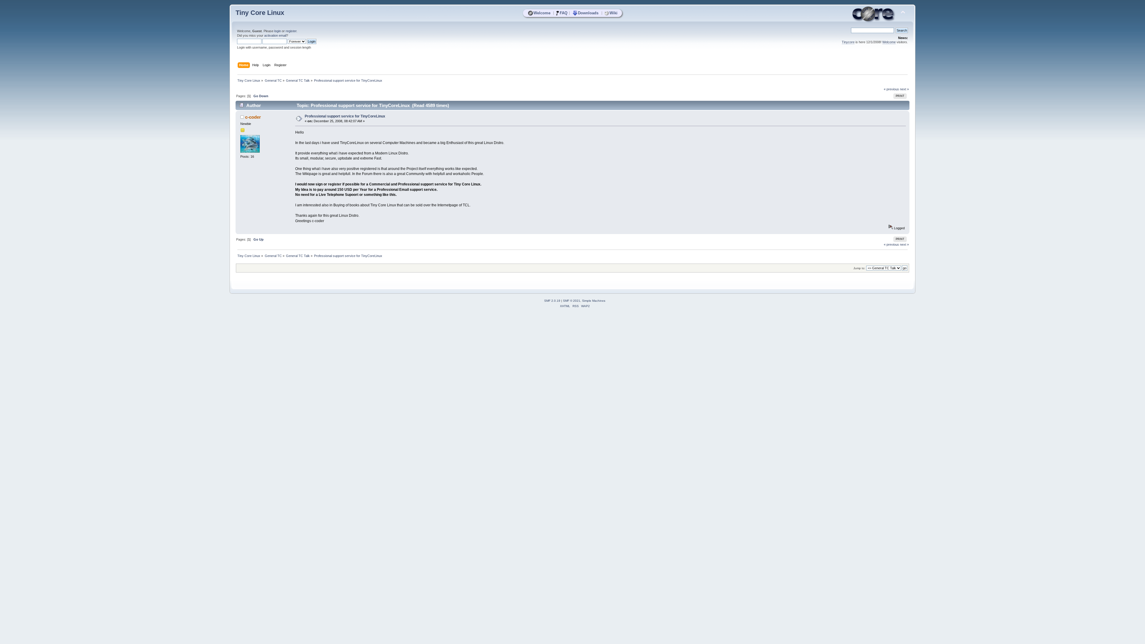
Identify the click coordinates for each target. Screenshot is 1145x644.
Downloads (588, 13)
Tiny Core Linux (260, 12)
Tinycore (848, 42)
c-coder (253, 117)
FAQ (563, 13)
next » (904, 89)
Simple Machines (593, 300)
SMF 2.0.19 (552, 300)
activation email (275, 35)
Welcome (541, 13)
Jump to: (859, 268)
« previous (891, 89)
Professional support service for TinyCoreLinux (345, 116)
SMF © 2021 (571, 300)
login (277, 31)
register (291, 31)
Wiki (613, 13)
